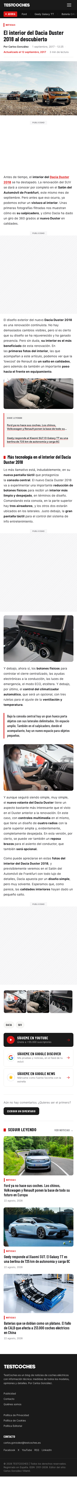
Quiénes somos (12, 1404)
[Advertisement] (38, 147)
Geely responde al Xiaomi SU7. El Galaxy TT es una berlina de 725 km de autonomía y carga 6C (37, 1259)
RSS (36, 1449)
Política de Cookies (15, 1420)
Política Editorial (13, 1425)
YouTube (27, 1449)
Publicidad (10, 1393)
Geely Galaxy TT (44, 14)
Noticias (10, 24)
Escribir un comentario (21, 1111)
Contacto (9, 1398)
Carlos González (18, 46)
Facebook (9, 1449)
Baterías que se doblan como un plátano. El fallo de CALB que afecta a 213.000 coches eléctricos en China (37, 1328)
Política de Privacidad (16, 1415)
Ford (24, 14)
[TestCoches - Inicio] (17, 5)
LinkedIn (47, 1449)
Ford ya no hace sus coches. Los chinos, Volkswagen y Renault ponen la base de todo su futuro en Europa (37, 1190)
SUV (20, 1024)
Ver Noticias (63, 1130)
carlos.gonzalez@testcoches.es (22, 1442)
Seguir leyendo (22, 1129)
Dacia (9, 1024)
